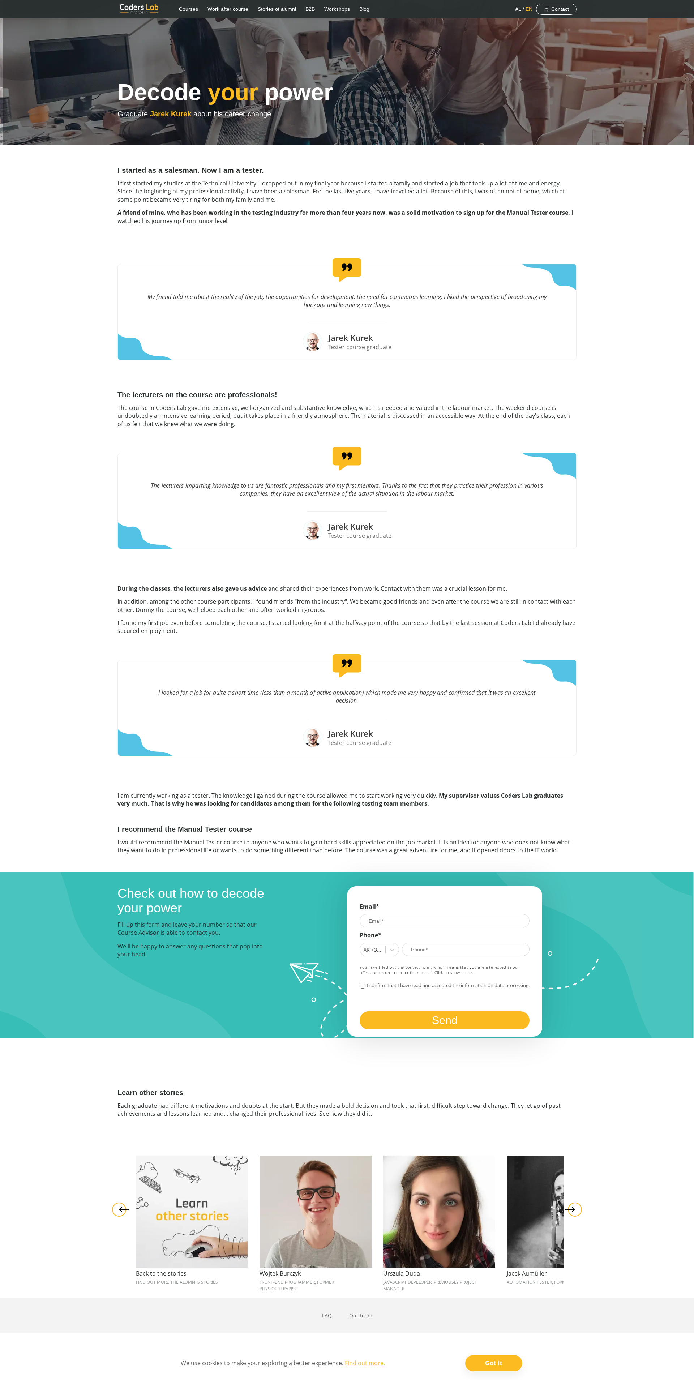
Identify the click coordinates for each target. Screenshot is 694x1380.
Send (445, 1020)
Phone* (370, 935)
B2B (310, 9)
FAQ (327, 1315)
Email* (369, 906)
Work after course (227, 9)
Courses (188, 9)
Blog (364, 9)
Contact (560, 9)
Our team (360, 1315)
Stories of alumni (277, 9)
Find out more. (365, 1363)
